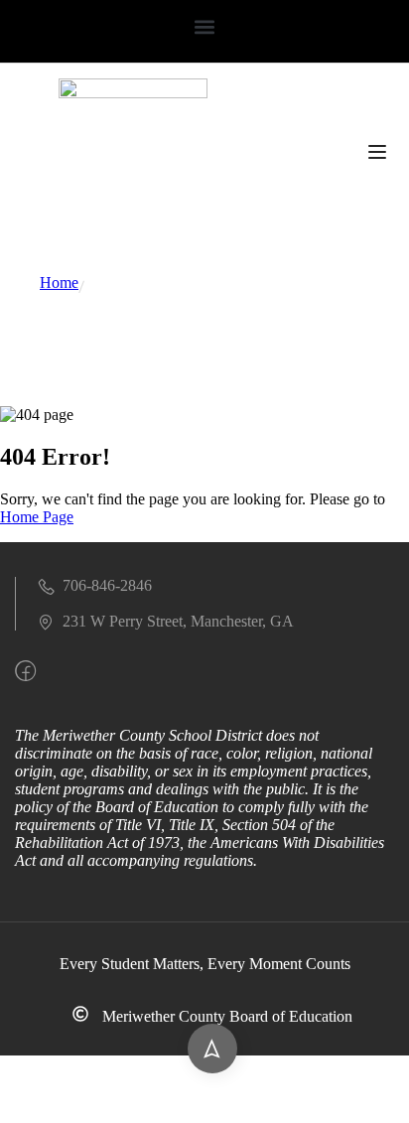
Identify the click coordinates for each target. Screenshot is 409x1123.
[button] (205, 26)
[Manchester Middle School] (133, 92)
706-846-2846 (107, 585)
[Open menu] (379, 153)
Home (59, 282)
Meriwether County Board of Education (227, 1016)
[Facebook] (25, 670)
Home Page (36, 516)
